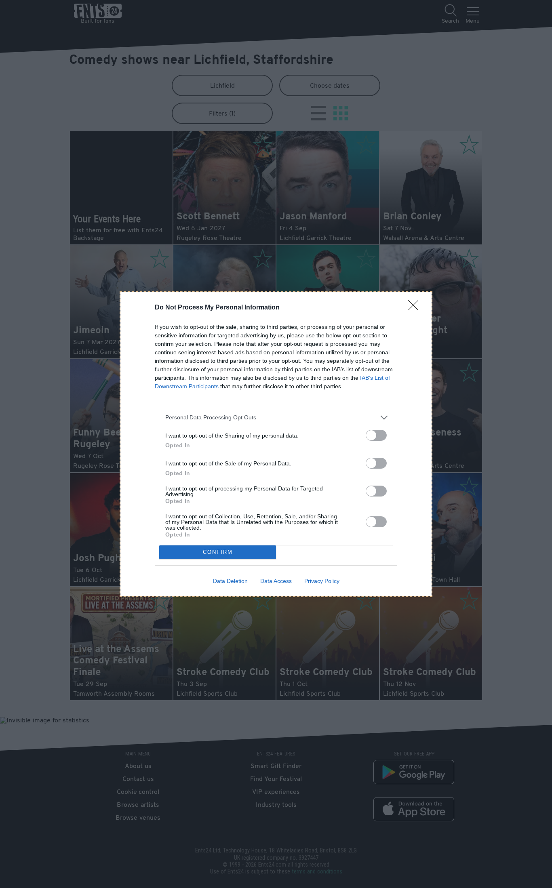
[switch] (376, 435)
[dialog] (276, 444)
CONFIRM (218, 552)
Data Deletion (230, 581)
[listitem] (276, 417)
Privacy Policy (321, 581)
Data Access (276, 581)
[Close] (415, 308)
